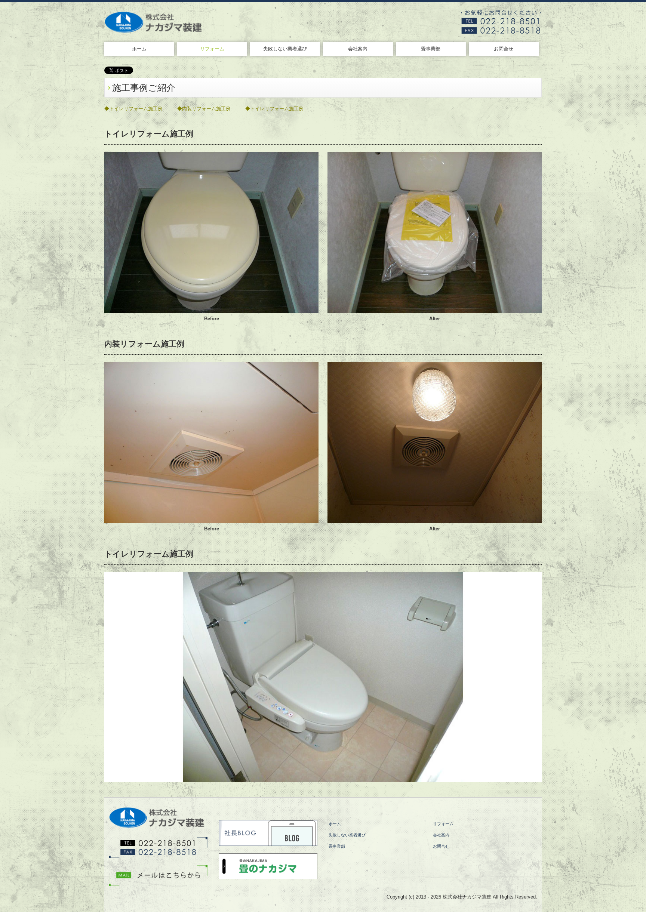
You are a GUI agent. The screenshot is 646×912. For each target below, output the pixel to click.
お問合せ (503, 49)
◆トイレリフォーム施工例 (133, 108)
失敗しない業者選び (285, 49)
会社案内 (357, 49)
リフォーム (212, 49)
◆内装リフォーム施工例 (204, 108)
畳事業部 (430, 49)
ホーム (139, 49)
